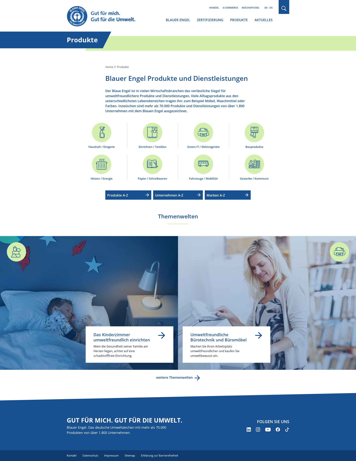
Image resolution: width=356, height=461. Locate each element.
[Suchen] (284, 8)
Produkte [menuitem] (239, 20)
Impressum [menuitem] (111, 455)
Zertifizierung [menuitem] (210, 20)
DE (266, 7)
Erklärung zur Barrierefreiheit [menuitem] (159, 455)
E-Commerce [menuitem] (230, 7)
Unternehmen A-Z (169, 195)
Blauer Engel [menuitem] (178, 20)
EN (271, 7)
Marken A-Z (216, 195)
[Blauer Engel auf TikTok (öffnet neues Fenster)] (287, 429)
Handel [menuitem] (214, 7)
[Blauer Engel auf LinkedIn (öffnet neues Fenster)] (249, 429)
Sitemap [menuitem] (130, 455)
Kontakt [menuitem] (72, 455)
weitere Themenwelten (174, 377)
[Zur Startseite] (104, 16)
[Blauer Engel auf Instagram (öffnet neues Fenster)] (258, 429)
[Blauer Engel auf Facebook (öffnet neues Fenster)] (278, 429)
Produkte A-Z (117, 195)
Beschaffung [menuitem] (250, 7)
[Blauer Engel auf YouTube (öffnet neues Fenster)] (268, 429)
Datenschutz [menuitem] (90, 455)
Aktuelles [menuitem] (264, 20)
